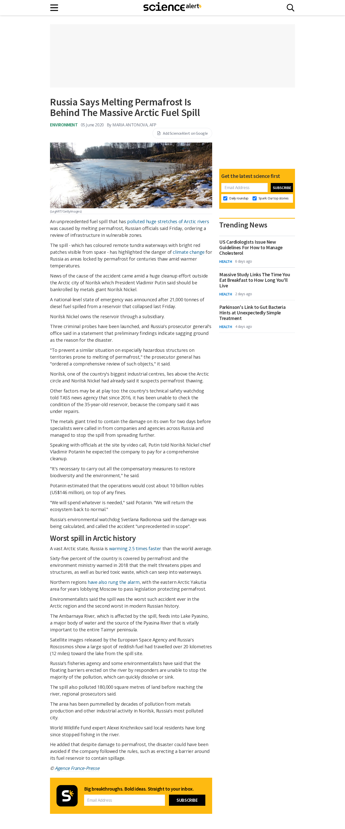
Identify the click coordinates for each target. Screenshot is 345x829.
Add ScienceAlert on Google (185, 133)
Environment (64, 125)
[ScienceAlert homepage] (172, 7)
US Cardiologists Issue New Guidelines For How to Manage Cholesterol (251, 247)
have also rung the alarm (113, 582)
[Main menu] (54, 7)
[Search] (290, 7)
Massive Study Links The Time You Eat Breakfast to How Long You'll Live (254, 280)
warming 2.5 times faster (135, 548)
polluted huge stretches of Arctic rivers (168, 221)
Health (225, 261)
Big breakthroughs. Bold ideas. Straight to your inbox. (139, 789)
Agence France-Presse (77, 768)
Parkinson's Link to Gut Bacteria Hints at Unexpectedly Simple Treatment (252, 312)
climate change (188, 252)
